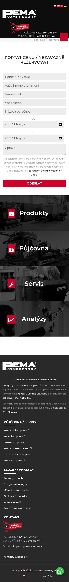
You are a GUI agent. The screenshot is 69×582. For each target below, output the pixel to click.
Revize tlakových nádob (17, 508)
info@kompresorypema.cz (26, 546)
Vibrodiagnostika (13, 502)
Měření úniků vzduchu (16, 490)
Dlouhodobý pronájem (17, 454)
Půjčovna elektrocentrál (18, 448)
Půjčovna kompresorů (16, 430)
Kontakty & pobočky (15, 557)
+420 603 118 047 (46, 36)
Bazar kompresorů (14, 460)
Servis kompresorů (14, 436)
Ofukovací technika (15, 496)
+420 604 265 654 (46, 32)
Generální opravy (14, 442)
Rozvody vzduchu (14, 478)
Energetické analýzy (15, 484)
